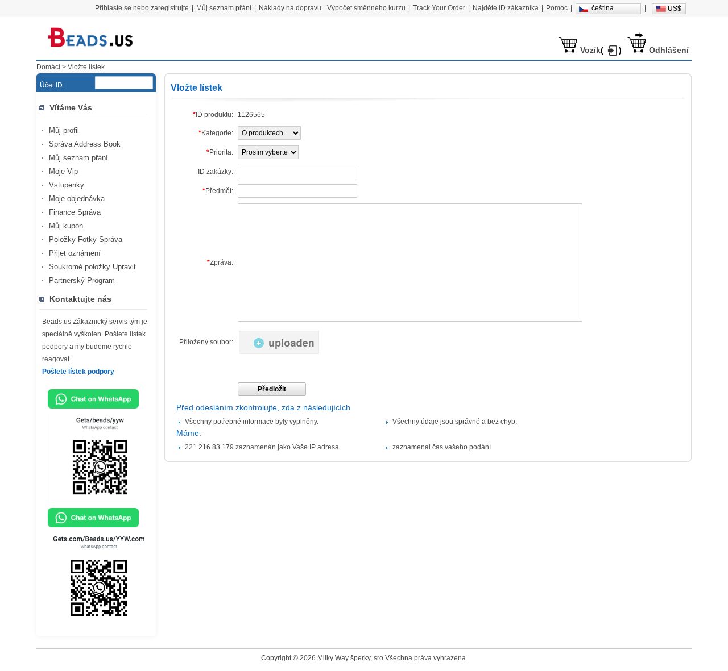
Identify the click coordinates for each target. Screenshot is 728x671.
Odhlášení (669, 50)
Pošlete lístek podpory (78, 372)
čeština (603, 8)
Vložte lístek (86, 67)
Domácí (48, 67)
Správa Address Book (85, 144)
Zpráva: (220, 262)
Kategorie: (215, 133)
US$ (674, 8)
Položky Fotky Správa (85, 239)
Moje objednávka (77, 198)
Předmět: (217, 191)
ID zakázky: (215, 172)
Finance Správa (75, 212)
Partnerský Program (82, 280)
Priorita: (219, 152)
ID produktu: (213, 115)
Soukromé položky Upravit (92, 266)
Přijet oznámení (75, 253)
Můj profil (64, 130)
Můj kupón (66, 226)
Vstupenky (66, 185)
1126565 (251, 115)
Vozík (590, 50)
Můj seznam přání (78, 157)
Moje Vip (63, 171)
